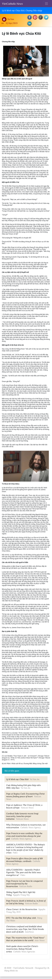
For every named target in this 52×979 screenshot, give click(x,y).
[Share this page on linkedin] (29, 23)
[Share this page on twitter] (46, 17)
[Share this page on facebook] (29, 17)
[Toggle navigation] (46, 3)
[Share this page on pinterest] (35, 17)
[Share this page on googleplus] (40, 17)
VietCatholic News (12, 3)
